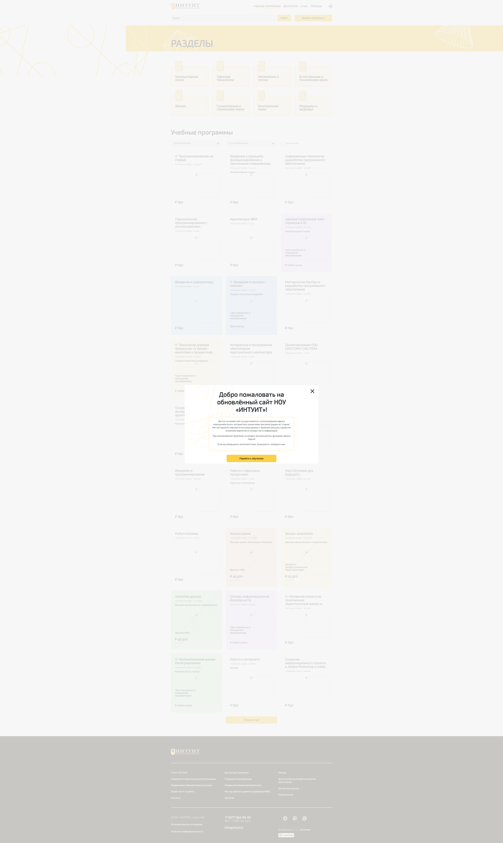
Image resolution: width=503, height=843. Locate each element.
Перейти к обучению (251, 458)
